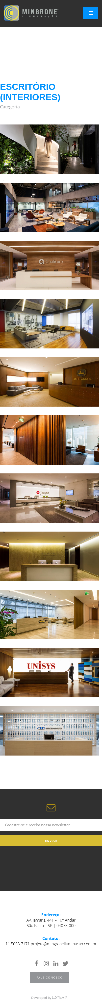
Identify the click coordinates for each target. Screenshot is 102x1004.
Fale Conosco (49, 977)
